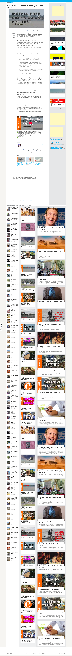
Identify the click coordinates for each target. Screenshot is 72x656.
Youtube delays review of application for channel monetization (26, 408)
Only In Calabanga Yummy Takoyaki (14, 315)
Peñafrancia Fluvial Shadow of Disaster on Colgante (14, 250)
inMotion (11, 2)
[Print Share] (1, 329)
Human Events (24, 302)
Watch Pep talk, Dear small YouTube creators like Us (27, 348)
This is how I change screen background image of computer (27, 275)
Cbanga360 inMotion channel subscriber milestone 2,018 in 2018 (27, 393)
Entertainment (52, 75)
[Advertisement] (58, 11)
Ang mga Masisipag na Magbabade (14, 208)
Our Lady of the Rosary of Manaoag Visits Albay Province (50, 278)
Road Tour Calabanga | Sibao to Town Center (14, 264)
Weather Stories (54, 94)
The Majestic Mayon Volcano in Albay (56, 147)
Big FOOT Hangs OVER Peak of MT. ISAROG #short (14, 275)
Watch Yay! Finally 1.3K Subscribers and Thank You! (57, 105)
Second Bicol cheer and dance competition (57, 25)
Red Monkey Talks (45, 564)
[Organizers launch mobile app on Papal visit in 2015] (30, 159)
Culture (22, 216)
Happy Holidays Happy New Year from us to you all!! (51, 347)
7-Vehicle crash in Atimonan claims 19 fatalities (58, 59)
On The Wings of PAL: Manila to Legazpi (14, 224)
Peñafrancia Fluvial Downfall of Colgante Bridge (14, 245)
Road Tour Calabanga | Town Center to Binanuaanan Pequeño (14, 290)
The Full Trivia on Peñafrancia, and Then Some (14, 229)
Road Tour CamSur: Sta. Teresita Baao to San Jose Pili (14, 336)
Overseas (22, 245)
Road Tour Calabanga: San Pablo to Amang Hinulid (14, 325)
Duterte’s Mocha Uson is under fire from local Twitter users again (27, 219)
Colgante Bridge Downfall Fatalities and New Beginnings (14, 234)
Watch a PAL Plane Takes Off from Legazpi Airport (27, 320)
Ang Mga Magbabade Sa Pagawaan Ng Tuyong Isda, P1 (14, 219)
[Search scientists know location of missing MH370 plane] (39, 159)
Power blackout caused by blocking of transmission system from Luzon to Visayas (57, 95)
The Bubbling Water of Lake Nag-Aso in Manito (57, 148)
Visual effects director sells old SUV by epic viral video (51, 252)
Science (52, 41)
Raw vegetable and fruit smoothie (26, 261)
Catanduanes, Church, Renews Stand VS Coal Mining (57, 86)
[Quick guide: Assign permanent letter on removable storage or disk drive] (21, 159)
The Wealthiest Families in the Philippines (56, 144)
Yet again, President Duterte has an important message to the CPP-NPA (27, 378)
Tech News (54, 41)
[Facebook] (41, 144)
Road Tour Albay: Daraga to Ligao (14, 350)
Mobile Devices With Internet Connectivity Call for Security (50, 419)
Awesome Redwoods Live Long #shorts (49, 370)
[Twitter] (42, 144)
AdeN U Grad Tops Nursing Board (55, 139)
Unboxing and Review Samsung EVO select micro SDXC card (27, 233)
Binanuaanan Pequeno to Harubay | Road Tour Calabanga (14, 285)
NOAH (24, 346)
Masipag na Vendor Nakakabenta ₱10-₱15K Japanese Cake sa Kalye (14, 320)
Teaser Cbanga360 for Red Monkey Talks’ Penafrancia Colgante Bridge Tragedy (14, 260)
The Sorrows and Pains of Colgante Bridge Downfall (14, 239)
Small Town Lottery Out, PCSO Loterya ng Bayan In (57, 142)
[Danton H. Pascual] (19, 145)
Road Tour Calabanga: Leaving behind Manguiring (14, 270)
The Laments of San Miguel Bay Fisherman (14, 295)
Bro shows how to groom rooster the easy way (14, 355)
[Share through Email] (1, 330)
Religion (25, 360)
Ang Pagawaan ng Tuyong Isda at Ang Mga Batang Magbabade (14, 305)
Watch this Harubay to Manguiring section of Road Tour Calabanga (14, 280)
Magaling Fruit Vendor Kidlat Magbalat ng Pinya (14, 360)
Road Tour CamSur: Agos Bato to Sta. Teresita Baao (14, 340)
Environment (54, 648)
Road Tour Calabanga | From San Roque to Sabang (14, 310)
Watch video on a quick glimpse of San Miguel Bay (50, 325)
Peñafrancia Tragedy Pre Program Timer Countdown (14, 255)
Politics (58, 648)
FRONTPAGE (40, 648)
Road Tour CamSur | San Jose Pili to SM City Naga (14, 330)
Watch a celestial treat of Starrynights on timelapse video (57, 43)
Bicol (51, 94)
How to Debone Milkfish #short (14, 365)
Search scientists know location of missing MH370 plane (38, 163)
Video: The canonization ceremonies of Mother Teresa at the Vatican (27, 363)
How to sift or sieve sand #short (14, 376)
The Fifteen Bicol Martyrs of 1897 (55, 141)
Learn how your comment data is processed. (29, 200)
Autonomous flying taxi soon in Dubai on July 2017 (27, 247)
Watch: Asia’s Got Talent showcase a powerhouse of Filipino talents (56, 77)
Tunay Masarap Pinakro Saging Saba (14, 381)
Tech (24, 273)
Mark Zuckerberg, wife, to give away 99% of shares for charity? (51, 228)
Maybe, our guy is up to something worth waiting (50, 302)
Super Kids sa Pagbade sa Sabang (14, 300)
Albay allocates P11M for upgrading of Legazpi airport (27, 290)
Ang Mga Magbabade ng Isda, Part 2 (14, 214)
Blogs (40, 276)
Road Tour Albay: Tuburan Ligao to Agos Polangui (14, 345)
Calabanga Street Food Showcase (14, 370)
